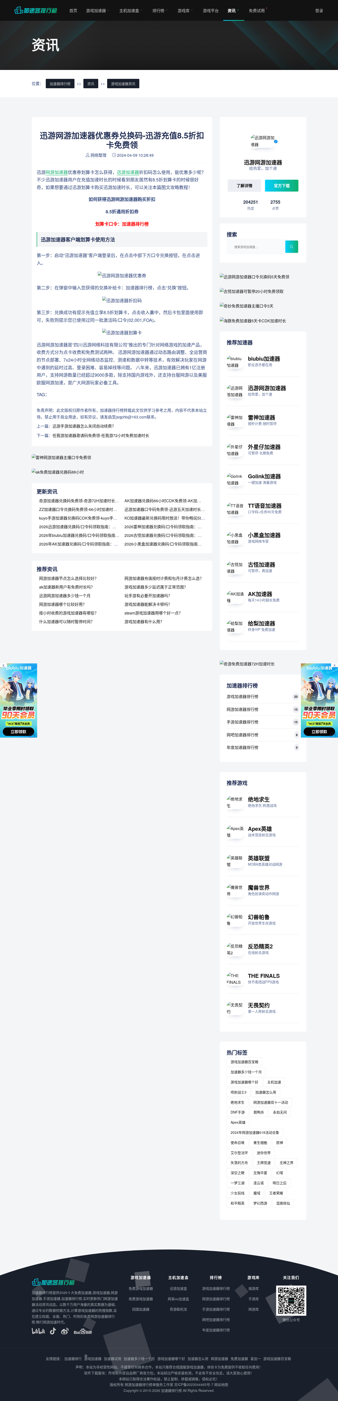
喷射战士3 (238, 1092)
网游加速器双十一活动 (270, 1102)
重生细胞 (260, 1142)
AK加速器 (260, 594)
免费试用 (257, 10)
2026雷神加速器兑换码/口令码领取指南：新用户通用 (170, 526)
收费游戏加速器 (141, 1298)
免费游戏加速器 (141, 1288)
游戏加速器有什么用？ (144, 621)
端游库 (253, 1288)
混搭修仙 (283, 1203)
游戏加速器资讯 (123, 83)
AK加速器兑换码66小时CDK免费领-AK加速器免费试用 (172, 500)
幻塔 (279, 1172)
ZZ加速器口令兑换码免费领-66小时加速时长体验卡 (84, 509)
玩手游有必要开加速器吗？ (148, 595)
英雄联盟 (259, 858)
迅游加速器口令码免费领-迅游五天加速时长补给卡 (168, 509)
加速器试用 (112, 1358)
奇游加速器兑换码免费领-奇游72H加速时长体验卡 (83, 500)
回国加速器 (140, 1309)
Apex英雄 (260, 828)
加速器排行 (73, 1358)
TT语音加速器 (265, 505)
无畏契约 (259, 1005)
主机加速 (274, 1081)
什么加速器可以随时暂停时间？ (67, 621)
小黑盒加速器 (264, 535)
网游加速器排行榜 (242, 709)
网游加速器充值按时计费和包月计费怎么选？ (164, 578)
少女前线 (237, 1192)
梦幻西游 (260, 1203)
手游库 (253, 1298)
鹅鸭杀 (259, 1112)
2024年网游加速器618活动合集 (255, 1132)
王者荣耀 (276, 1192)
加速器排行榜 (60, 83)
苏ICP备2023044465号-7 (193, 1384)
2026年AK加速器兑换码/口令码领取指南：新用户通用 (86, 544)
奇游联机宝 (178, 1309)
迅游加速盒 (178, 1288)
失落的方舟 (239, 1162)
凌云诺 (258, 1182)
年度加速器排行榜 (242, 747)
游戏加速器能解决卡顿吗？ (148, 604)
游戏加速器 (96, 10)
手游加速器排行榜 (242, 722)
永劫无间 (280, 1112)
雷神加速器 (261, 417)
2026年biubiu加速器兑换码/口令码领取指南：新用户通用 (89, 535)
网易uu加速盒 (178, 1298)
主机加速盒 (129, 10)
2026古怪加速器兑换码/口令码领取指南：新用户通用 (170, 535)
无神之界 (286, 1162)
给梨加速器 (261, 623)
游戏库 (184, 10)
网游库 (253, 1309)
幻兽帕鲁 (259, 917)
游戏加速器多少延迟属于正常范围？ (156, 587)
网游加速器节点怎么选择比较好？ (68, 578)
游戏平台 (211, 10)
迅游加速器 (128, 172)
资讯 (232, 10)
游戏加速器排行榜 (242, 696)
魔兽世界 (259, 887)
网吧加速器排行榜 (242, 735)
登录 (319, 10)
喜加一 (255, 1358)
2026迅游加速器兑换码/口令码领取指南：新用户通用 (85, 526)
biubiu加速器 (264, 358)
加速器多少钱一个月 (246, 1071)
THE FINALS (264, 976)
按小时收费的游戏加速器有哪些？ (68, 613)
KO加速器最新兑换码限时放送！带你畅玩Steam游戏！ (172, 518)
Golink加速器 (264, 476)
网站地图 (221, 1384)
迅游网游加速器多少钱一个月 (65, 595)
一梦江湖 (237, 1182)
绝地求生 (259, 799)
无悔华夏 (260, 1172)
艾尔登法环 (239, 1152)
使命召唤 (237, 1142)
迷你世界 (264, 1152)
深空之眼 (237, 1172)
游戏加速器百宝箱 (244, 1061)
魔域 (256, 1192)
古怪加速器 (261, 564)
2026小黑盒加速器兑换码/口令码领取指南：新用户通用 (172, 544)
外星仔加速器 (264, 447)
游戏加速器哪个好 (244, 1081)
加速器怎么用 (265, 1092)
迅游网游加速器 (267, 388)
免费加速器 (239, 1358)
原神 (279, 1142)
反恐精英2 (260, 946)
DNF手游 (238, 1112)
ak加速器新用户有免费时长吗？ (67, 587)
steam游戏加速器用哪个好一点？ (153, 613)
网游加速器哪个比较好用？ (63, 604)
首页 (73, 10)
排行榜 (158, 10)
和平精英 (237, 1203)
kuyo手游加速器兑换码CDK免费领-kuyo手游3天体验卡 (87, 518)
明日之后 (280, 1182)
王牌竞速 (264, 1162)
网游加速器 (57, 172)
